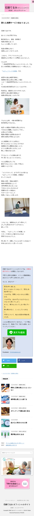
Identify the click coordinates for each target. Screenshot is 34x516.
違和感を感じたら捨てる (19, 399)
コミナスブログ (6, 373)
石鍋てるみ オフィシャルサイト (17, 504)
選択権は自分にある (17, 434)
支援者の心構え (14, 373)
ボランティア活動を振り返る (20, 411)
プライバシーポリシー (10, 500)
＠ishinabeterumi (15, 352)
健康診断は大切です (11, 445)
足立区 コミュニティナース (17, 507)
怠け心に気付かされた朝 (19, 422)
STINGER (22, 512)
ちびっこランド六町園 (10, 71)
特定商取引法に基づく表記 (23, 500)
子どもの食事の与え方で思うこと (15, 443)
